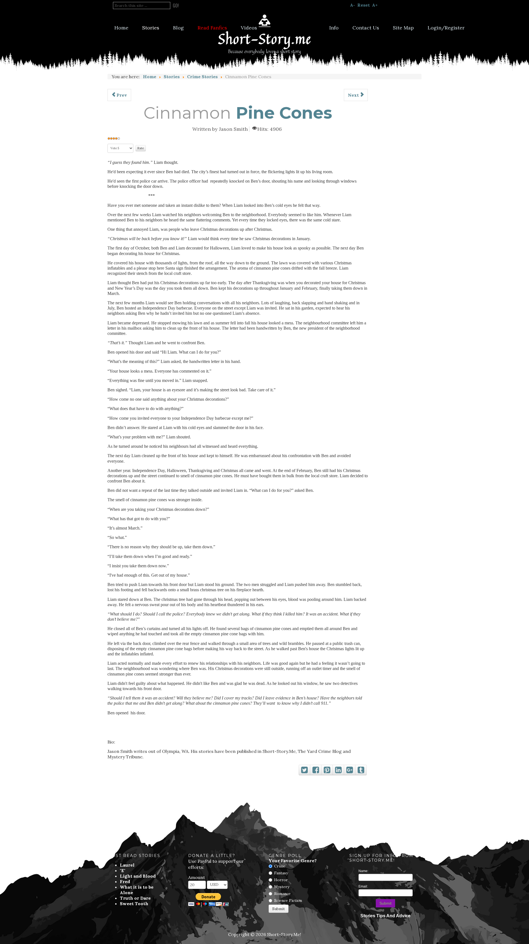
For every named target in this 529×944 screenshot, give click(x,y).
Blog (178, 28)
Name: (363, 871)
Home (121, 28)
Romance (282, 893)
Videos (249, 28)
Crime (279, 866)
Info (334, 28)
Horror (281, 879)
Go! (176, 5)
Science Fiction (288, 900)
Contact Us (365, 28)
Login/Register (446, 28)
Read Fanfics (212, 28)
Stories (150, 28)
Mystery (281, 886)
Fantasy (281, 872)
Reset (363, 5)
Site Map (403, 28)
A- (352, 5)
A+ (375, 5)
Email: (363, 886)
